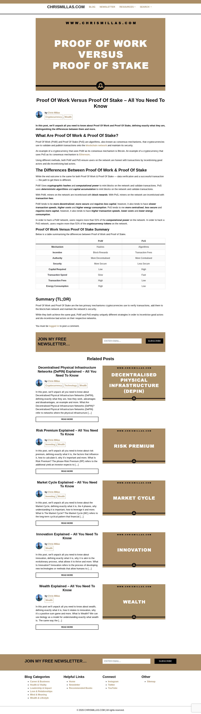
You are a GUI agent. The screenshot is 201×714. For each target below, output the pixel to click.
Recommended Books (80, 688)
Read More (67, 419)
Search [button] (145, 7)
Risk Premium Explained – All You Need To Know (67, 432)
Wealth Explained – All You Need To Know (67, 588)
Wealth (68, 117)
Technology (71, 385)
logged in (54, 326)
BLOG (92, 7)
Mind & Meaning (38, 694)
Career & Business (40, 681)
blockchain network (96, 145)
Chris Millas (54, 113)
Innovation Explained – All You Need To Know (67, 536)
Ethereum (84, 154)
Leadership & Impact (41, 688)
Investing (50, 444)
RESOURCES (127, 7)
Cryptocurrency (54, 117)
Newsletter (74, 685)
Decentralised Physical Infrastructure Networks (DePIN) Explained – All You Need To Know (67, 371)
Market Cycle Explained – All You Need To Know (67, 484)
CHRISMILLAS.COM (66, 7)
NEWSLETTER (107, 7)
